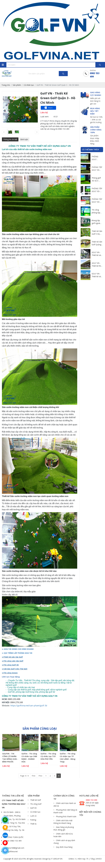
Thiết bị (33, 824)
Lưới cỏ (33, 816)
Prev (40, 776)
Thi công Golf (35, 804)
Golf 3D (33, 808)
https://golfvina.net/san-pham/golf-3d (28, 705)
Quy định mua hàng (63, 847)
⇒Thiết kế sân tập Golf (12, 657)
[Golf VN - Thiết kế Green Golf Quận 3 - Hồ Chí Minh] (10, 132)
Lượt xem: (44, 116)
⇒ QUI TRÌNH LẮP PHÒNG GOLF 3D (17, 653)
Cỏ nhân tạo (35, 812)
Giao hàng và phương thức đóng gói (64, 828)
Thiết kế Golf (35, 800)
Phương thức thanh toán (65, 816)
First (33, 776)
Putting (33, 820)
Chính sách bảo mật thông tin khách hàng (63, 821)
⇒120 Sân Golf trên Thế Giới (14, 669)
